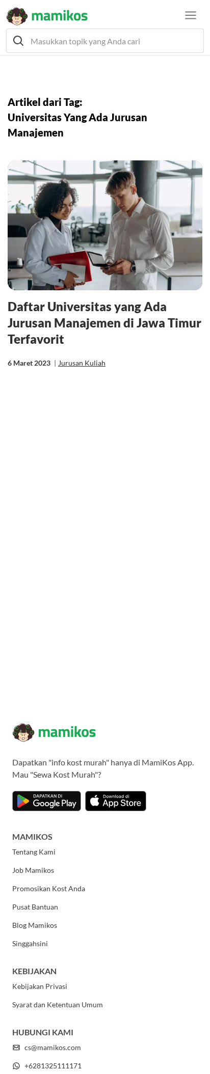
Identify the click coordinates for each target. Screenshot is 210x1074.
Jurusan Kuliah (82, 363)
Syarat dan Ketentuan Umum (57, 1004)
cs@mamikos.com (52, 1047)
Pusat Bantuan (35, 906)
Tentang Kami (34, 851)
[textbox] (105, 41)
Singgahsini (30, 943)
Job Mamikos (33, 870)
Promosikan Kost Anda (48, 888)
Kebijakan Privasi (39, 986)
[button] (105, 41)
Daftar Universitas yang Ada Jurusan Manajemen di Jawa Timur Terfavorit (104, 322)
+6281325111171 (53, 1065)
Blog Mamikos (34, 925)
